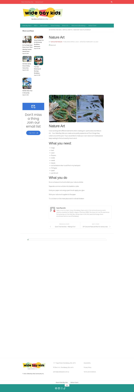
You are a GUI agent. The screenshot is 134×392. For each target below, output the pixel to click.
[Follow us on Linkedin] (59, 388)
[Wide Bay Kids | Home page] (42, 14)
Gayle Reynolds (56, 41)
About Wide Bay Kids (27, 2)
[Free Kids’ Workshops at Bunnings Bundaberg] (38, 61)
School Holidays (55, 25)
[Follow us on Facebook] (56, 388)
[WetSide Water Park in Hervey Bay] (27, 84)
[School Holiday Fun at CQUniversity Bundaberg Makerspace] (38, 37)
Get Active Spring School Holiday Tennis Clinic (26, 66)
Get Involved (43, 25)
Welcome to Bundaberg (78, 25)
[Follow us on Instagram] (62, 388)
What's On (65, 25)
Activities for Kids (55, 30)
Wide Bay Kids (26, 25)
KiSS (35, 25)
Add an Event (39, 2)
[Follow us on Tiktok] (64, 388)
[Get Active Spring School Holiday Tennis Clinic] (27, 59)
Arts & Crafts (67, 30)
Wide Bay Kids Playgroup (82, 30)
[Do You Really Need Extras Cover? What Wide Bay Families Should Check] (27, 40)
